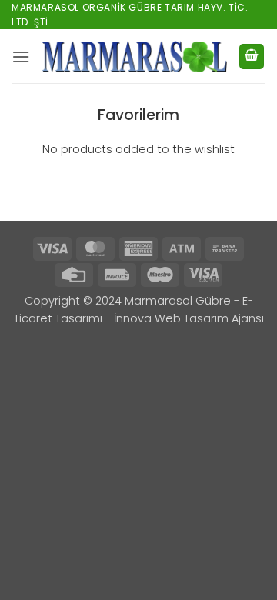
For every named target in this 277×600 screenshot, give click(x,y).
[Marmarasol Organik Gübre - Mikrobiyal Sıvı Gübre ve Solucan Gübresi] (134, 56)
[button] (21, 56)
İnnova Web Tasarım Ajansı (189, 318)
